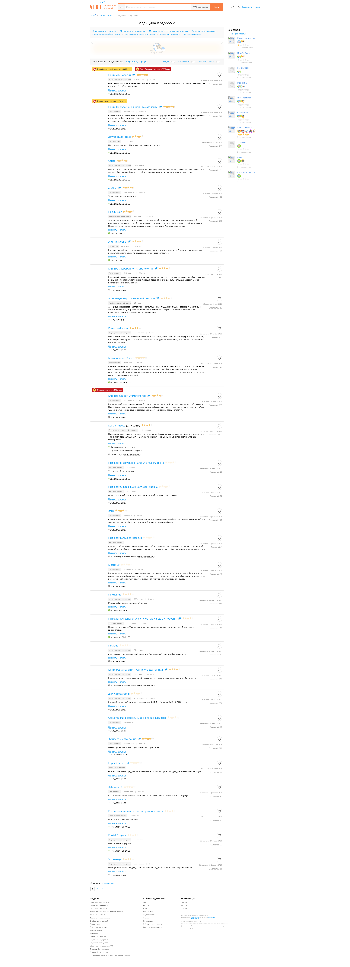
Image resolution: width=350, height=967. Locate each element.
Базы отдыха (148, 911)
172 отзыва (128, 141)
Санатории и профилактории (106, 34)
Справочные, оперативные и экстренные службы (110, 955)
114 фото (142, 111)
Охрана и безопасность (99, 949)
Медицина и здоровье (99, 940)
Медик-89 (113, 564)
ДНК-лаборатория (119, 693)
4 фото (151, 333)
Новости (146, 918)
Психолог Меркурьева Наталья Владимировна (136, 462)
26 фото (150, 674)
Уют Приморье (117, 241)
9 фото (139, 515)
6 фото (151, 599)
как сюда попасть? (237, 33)
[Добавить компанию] (226, 7)
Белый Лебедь (117, 425)
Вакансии (185, 905)
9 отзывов (128, 362)
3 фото (151, 698)
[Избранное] (232, 7)
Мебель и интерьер (98, 936)
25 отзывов (131, 623)
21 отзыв (137, 303)
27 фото (141, 743)
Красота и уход (96, 930)
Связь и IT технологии (99, 952)
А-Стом (112, 187)
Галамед (113, 645)
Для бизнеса (95, 924)
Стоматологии (99, 31)
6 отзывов (138, 674)
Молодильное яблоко (121, 358)
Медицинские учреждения (132, 31)
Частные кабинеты (192, 34)
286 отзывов (139, 864)
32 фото (141, 791)
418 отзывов (139, 165)
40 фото (141, 400)
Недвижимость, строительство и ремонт (106, 911)
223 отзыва (139, 599)
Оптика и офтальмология (203, 31)
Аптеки (113, 31)
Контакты (184, 908)
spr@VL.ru (211, 917)
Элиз (111, 510)
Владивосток (202, 7)
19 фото (141, 192)
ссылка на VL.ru (213, 924)
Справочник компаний (110, 7)
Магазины (94, 933)
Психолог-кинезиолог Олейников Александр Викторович (142, 618)
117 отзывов (129, 743)
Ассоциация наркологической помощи (131, 298)
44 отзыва (125, 246)
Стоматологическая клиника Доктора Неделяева (137, 717)
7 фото (139, 362)
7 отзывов (128, 515)
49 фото (153, 79)
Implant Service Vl (118, 763)
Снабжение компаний (99, 921)
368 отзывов (129, 111)
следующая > (108, 883)
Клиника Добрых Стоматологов (127, 395)
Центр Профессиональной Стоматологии (132, 107)
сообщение (195, 917)
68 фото (141, 273)
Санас (111, 160)
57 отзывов (138, 650)
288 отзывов (139, 698)
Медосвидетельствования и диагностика (168, 31)
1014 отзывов (139, 79)
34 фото (137, 246)
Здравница (114, 859)
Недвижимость (149, 915)
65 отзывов (131, 491)
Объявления (148, 921)
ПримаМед (114, 594)
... (112, 888)
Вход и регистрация (250, 7)
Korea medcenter (118, 328)
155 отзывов (146, 430)
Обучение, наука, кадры (99, 943)
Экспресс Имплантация (122, 739)
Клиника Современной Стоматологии (130, 268)
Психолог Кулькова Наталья (125, 537)
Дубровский (115, 787)
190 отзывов (129, 192)
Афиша (146, 905)
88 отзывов (128, 791)
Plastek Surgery (117, 835)
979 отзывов (139, 333)
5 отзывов (131, 467)
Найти (216, 7)
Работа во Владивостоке (153, 924)
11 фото (143, 623)
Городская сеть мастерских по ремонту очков (135, 811)
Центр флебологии (119, 75)
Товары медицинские (169, 34)
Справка (184, 902)
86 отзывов (138, 840)
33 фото (149, 216)
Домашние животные (98, 927)
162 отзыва (134, 816)
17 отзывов (128, 569)
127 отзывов (129, 400)
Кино (145, 908)
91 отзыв (138, 216)
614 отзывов (129, 273)
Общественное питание (100, 908)
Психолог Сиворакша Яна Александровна (133, 486)
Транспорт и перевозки (99, 902)
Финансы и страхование (100, 918)
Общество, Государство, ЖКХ (101, 946)
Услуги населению (97, 915)
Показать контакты (117, 90)
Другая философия (119, 136)
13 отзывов (128, 722)
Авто (145, 902)
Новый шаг (115, 211)
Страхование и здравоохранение (139, 34)
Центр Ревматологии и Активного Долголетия (135, 669)
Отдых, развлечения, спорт (101, 905)
